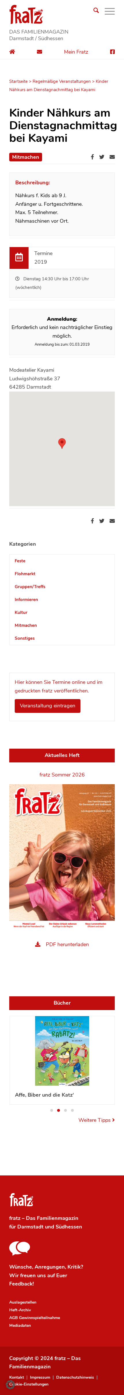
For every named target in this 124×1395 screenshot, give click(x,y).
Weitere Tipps (95, 1117)
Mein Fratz (76, 51)
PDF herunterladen (67, 944)
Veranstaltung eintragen (47, 705)
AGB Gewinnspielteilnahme (34, 1315)
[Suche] (93, 11)
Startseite (18, 81)
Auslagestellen (22, 1299)
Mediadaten (20, 1322)
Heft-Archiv (20, 1307)
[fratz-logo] (62, 14)
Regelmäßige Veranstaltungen (62, 81)
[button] (51, 1107)
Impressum (40, 1375)
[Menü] (107, 11)
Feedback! (21, 1280)
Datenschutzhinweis (75, 1375)
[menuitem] (93, 11)
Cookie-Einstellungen (28, 1382)
